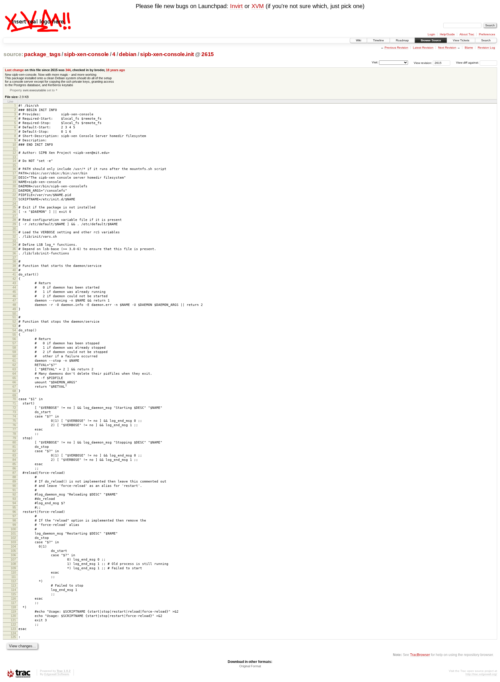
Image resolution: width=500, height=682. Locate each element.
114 (13, 590)
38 (14, 261)
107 (13, 559)
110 (13, 572)
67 (14, 386)
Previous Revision (396, 47)
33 (14, 241)
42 (14, 278)
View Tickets (461, 40)
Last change (14, 70)
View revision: (423, 62)
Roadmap (402, 40)
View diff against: (468, 62)
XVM (257, 6)
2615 (207, 54)
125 (13, 637)
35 (14, 249)
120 (13, 616)
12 (14, 152)
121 (13, 620)
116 (13, 598)
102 (13, 537)
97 (14, 516)
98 (14, 520)
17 (14, 173)
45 (14, 291)
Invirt (236, 6)
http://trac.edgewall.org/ (481, 674)
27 (14, 216)
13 (14, 157)
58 (14, 347)
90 (14, 485)
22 (14, 195)
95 (14, 507)
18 (14, 177)
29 (14, 224)
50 (14, 313)
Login (431, 34)
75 (14, 420)
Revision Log (486, 47)
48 (14, 304)
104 (13, 546)
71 (14, 403)
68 (14, 391)
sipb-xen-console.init (167, 54)
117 (13, 603)
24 (14, 203)
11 (14, 149)
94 (14, 503)
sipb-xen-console (86, 54)
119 (13, 611)
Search (486, 40)
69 (14, 395)
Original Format (250, 666)
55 (14, 334)
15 (14, 165)
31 (14, 232)
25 (14, 207)
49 (14, 309)
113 (13, 585)
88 (14, 477)
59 (14, 352)
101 (13, 533)
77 (14, 429)
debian (128, 54)
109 (13, 568)
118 (13, 607)
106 (13, 555)
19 (14, 182)
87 (14, 472)
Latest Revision (423, 47)
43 (14, 283)
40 (14, 270)
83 (14, 455)
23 (14, 199)
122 (13, 624)
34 (14, 244)
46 (14, 296)
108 (13, 563)
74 (14, 416)
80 (14, 442)
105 (13, 550)
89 (14, 481)
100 (13, 529)
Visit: (375, 62)
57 (14, 343)
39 (14, 265)
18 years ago (115, 70)
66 (14, 382)
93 (14, 498)
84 (14, 459)
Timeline (378, 40)
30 (14, 228)
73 (14, 412)
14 (14, 160)
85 (14, 464)
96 (14, 511)
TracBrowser (420, 655)
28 (14, 219)
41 (14, 274)
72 (14, 407)
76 (14, 425)
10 (14, 144)
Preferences (487, 34)
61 (14, 360)
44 (14, 287)
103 (13, 542)
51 (14, 317)
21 (14, 190)
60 (14, 356)
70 (14, 399)
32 (14, 236)
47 (14, 300)
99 (14, 524)
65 (14, 378)
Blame (469, 47)
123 (13, 629)
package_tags (42, 54)
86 (14, 468)
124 (13, 633)
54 (14, 330)
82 (14, 451)
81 (14, 446)
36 (14, 253)
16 (14, 169)
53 (14, 326)
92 (14, 494)
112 (13, 581)
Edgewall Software (56, 674)
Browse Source (431, 40)
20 (14, 186)
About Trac (466, 34)
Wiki (358, 40)
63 (14, 369)
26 (14, 211)
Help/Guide (447, 34)
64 (14, 373)
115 (13, 594)
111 (13, 577)
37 (14, 257)
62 (14, 365)
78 (14, 433)
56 (14, 339)
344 (68, 70)
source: (13, 54)
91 (14, 490)
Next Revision (447, 47)
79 (14, 438)
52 (14, 321)
